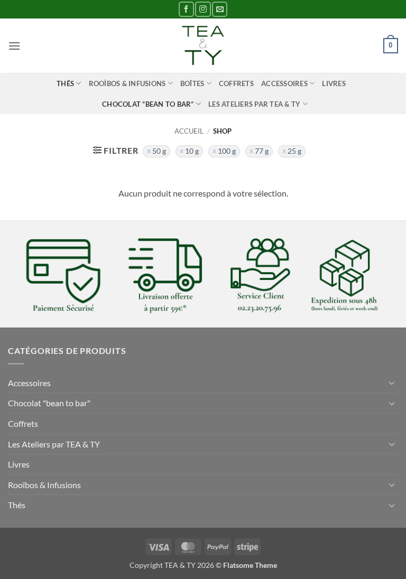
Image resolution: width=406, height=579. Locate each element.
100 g (227, 151)
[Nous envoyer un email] (219, 9)
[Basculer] (391, 382)
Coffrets (236, 83)
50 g (159, 151)
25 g (294, 151)
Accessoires (284, 83)
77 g (262, 151)
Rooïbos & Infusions (127, 83)
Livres (334, 83)
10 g (192, 151)
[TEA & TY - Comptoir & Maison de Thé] (203, 45)
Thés (65, 83)
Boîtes (192, 83)
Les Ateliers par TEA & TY (254, 104)
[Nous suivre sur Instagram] (202, 9)
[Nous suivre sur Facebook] (186, 9)
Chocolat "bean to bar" (49, 403)
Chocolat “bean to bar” (148, 104)
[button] (14, 46)
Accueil (189, 131)
